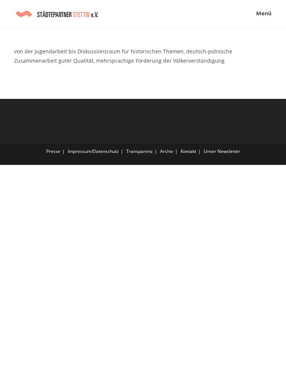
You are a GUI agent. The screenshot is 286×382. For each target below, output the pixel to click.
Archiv (166, 151)
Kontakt (188, 151)
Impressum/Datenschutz (93, 151)
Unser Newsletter (222, 151)
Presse (53, 151)
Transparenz (139, 151)
